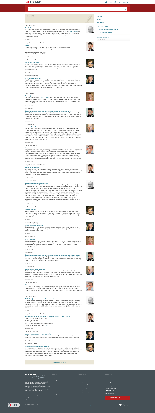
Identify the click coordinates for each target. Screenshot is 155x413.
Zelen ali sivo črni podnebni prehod (36, 183)
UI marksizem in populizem (34, 225)
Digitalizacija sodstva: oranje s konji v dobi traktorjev (42, 299)
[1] (41, 31)
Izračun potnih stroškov (83, 390)
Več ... (53, 398)
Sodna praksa (55, 382)
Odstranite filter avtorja (102, 37)
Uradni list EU (55, 390)
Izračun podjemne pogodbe (84, 392)
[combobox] (113, 39)
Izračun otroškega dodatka (84, 386)
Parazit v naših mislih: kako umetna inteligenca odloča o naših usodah (47, 316)
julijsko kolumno (44, 97)
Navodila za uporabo (110, 386)
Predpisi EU (54, 392)
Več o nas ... (28, 399)
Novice (99, 16)
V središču (101, 19)
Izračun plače (81, 382)
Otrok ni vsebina (30, 209)
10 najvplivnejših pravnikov (107, 29)
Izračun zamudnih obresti (84, 394)
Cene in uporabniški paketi (111, 378)
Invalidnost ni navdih (32, 62)
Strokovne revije (55, 384)
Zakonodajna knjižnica (57, 394)
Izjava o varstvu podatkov (111, 384)
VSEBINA (54, 375)
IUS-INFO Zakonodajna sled (85, 380)
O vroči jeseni (29, 96)
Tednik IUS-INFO (102, 26)
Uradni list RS (55, 388)
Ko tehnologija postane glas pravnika (37, 346)
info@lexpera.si (39, 395)
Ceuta (27, 45)
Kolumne (100, 23)
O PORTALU (108, 375)
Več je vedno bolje (31, 127)
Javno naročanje (55, 386)
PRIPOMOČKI (82, 375)
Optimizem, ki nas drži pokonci (35, 269)
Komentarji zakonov (56, 380)
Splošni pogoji (108, 382)
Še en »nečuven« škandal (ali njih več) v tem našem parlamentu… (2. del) (48, 111)
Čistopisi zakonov (56, 378)
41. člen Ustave (73, 31)
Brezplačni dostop (122, 2)
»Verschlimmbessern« (32, 167)
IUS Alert (80, 378)
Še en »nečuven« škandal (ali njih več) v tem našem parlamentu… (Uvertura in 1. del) (52, 255)
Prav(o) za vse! (30, 239)
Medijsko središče (56, 396)
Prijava (110, 2)
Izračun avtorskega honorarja (85, 388)
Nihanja (27, 285)
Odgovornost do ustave (32, 148)
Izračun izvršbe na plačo (84, 384)
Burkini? (28, 28)
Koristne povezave (82, 396)
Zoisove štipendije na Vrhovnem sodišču (38, 334)
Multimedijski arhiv (104, 33)
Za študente (108, 380)
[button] (128, 39)
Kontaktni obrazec (109, 393)
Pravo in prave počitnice (33, 78)
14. (65, 31)
